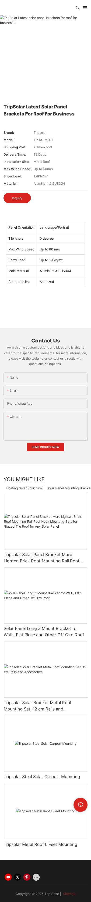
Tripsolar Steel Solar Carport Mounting (42, 776)
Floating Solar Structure (24, 488)
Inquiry (17, 198)
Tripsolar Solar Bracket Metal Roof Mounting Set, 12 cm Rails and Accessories (38, 706)
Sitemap (69, 894)
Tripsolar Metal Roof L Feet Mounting (40, 844)
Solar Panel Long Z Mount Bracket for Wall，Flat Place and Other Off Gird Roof (44, 631)
